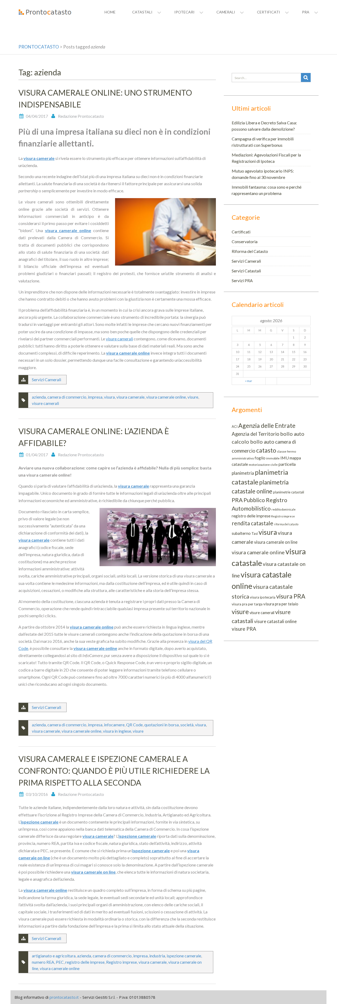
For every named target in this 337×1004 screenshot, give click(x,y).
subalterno (241, 533)
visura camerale (38, 158)
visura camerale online (68, 230)
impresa (95, 396)
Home (110, 12)
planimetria (243, 473)
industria (157, 955)
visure (192, 396)
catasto (266, 450)
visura (109, 396)
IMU (284, 457)
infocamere (114, 724)
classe (281, 451)
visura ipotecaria (262, 597)
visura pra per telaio (280, 603)
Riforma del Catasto (250, 251)
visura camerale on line (93, 871)
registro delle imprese (85, 961)
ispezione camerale (39, 821)
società (187, 724)
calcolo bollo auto (253, 441)
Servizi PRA (242, 280)
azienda (39, 396)
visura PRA (290, 596)
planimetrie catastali (288, 492)
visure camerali (119, 338)
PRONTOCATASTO (38, 47)
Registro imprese (121, 961)
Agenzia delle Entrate (266, 425)
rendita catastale (252, 523)
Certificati (241, 231)
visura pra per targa (247, 604)
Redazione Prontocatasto (81, 116)
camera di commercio (66, 396)
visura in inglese (117, 730)
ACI (234, 426)
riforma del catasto (286, 524)
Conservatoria (244, 241)
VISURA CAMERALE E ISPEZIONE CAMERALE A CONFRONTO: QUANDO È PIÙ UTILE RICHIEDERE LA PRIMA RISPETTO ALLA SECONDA (114, 770)
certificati (268, 12)
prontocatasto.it (64, 997)
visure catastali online (275, 621)
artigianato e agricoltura (54, 955)
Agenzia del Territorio (255, 434)
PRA (237, 500)
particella (287, 464)
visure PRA (244, 629)
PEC (60, 961)
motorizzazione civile (263, 464)
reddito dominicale (283, 509)
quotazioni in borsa (161, 724)
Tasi (254, 533)
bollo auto (292, 433)
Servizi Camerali (46, 379)
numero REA (43, 961)
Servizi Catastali (246, 270)
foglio (260, 458)
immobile (273, 458)
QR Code (134, 724)
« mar (248, 381)
